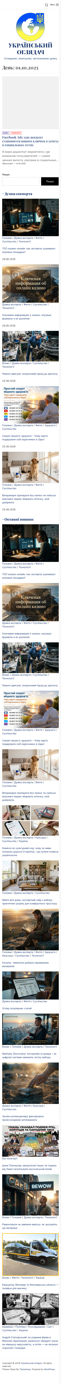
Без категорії (9, 1158)
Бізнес (5, 363)
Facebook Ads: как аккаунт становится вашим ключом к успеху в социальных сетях (30, 141)
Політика (20, 1326)
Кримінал (7, 1326)
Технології (25, 241)
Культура (40, 837)
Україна (23, 841)
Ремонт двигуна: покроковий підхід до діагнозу (30, 373)
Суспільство (9, 241)
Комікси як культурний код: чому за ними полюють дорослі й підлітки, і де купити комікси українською (30, 852)
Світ (49, 1326)
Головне (7, 237)
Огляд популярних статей (17, 1008)
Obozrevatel (7, 163)
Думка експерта (23, 237)
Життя (38, 237)
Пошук (6, 174)
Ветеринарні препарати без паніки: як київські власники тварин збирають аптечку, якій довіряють (29, 499)
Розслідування (36, 1326)
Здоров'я (50, 425)
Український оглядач (30, 48)
